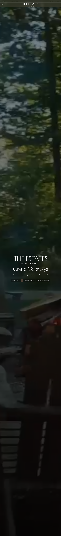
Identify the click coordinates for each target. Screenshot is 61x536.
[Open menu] (58, 4)
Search (52, 1)
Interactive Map (15, 1)
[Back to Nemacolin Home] (2, 5)
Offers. (57, 1)
